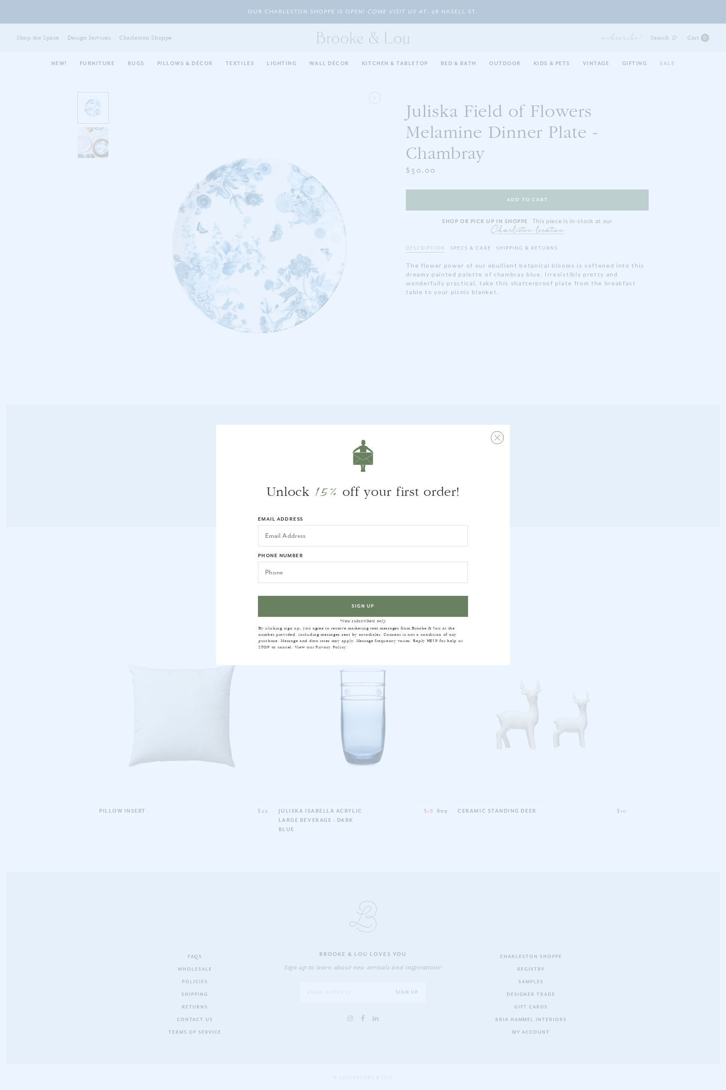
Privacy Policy (331, 647)
